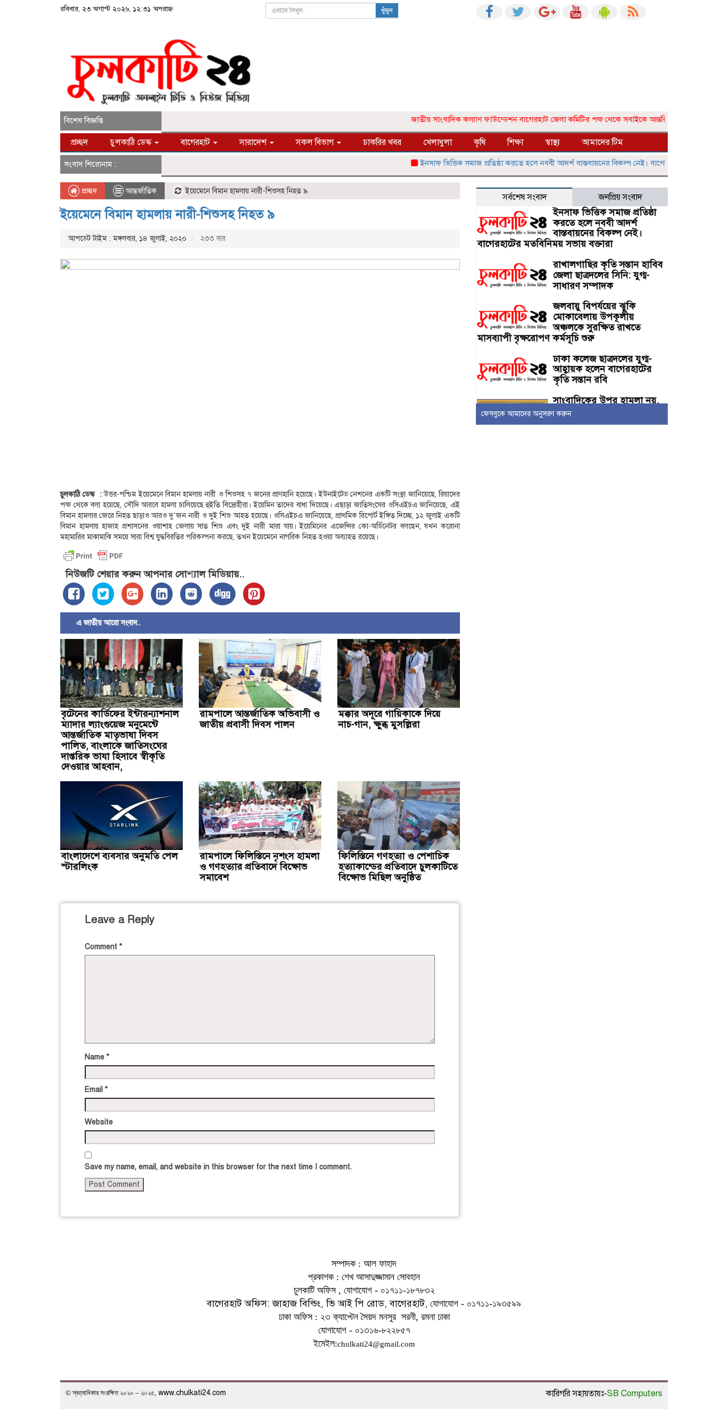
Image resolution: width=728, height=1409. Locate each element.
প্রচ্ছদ (79, 142)
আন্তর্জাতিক (141, 191)
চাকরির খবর (382, 142)
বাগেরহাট (196, 142)
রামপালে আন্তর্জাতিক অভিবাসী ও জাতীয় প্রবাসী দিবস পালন (260, 719)
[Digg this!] (222, 593)
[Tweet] (103, 593)
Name (97, 1057)
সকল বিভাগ (316, 142)
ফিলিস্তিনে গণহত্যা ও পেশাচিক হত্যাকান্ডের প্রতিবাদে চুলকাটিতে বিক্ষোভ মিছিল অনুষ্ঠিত (398, 866)
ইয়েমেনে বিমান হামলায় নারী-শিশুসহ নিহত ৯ (167, 214)
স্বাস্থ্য (552, 142)
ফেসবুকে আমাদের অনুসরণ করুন (526, 413)
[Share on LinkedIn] (162, 593)
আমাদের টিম (602, 142)
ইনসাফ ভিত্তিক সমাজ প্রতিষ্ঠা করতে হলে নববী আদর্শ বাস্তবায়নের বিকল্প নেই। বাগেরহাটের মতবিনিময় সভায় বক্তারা (567, 227)
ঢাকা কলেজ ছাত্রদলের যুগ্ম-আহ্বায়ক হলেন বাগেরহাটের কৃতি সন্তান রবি (602, 369)
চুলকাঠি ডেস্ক (131, 142)
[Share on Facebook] (74, 593)
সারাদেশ (254, 142)
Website (99, 1122)
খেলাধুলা (437, 142)
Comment (103, 946)
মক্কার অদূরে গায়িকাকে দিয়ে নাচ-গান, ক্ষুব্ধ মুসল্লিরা (389, 719)
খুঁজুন (387, 10)
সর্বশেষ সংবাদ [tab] (525, 197)
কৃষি (480, 142)
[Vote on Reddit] (191, 593)
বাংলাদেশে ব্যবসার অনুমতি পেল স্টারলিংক (119, 861)
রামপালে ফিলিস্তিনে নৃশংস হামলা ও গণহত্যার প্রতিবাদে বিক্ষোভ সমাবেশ (260, 866)
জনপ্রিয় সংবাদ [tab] (620, 197)
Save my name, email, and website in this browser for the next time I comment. (218, 1166)
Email (96, 1089)
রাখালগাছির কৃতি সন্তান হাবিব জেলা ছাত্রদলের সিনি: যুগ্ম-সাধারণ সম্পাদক (608, 274)
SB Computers (634, 1393)
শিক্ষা (515, 142)
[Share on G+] (132, 593)
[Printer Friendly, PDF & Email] (93, 556)
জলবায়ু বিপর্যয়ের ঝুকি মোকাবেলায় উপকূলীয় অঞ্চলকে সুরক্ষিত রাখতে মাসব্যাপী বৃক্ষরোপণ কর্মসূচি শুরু (559, 321)
